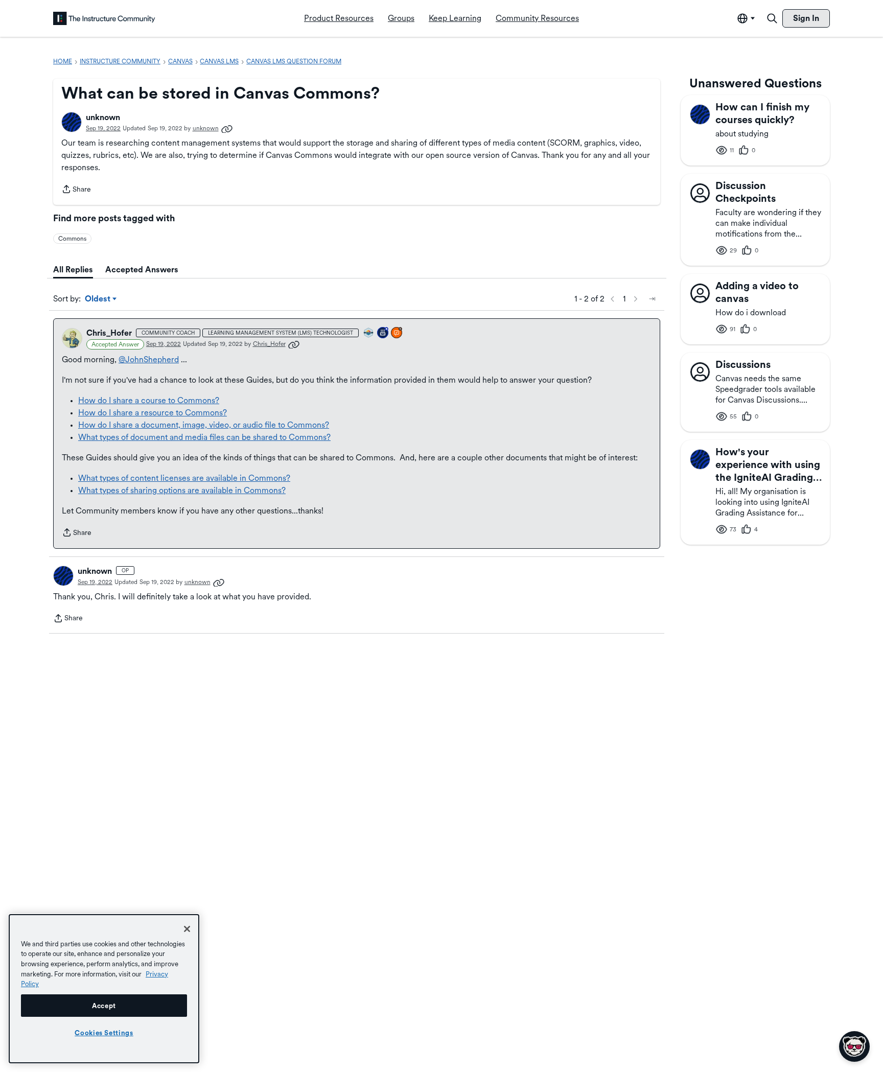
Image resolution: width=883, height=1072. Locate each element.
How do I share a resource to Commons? (152, 412)
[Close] (187, 929)
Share (76, 190)
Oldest (98, 299)
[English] (104, 18)
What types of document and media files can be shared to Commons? (204, 437)
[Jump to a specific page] (652, 299)
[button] (71, 122)
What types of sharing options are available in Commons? (182, 490)
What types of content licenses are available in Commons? (184, 478)
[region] (104, 989)
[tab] (73, 269)
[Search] (772, 18)
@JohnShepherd (149, 359)
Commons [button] (72, 238)
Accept (104, 1005)
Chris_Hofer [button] (109, 333)
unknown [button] (103, 117)
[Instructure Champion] (369, 333)
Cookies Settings (104, 1033)
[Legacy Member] (383, 333)
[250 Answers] (397, 333)
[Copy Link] (227, 128)
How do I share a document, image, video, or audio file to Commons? (203, 425)
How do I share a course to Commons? (148, 400)
